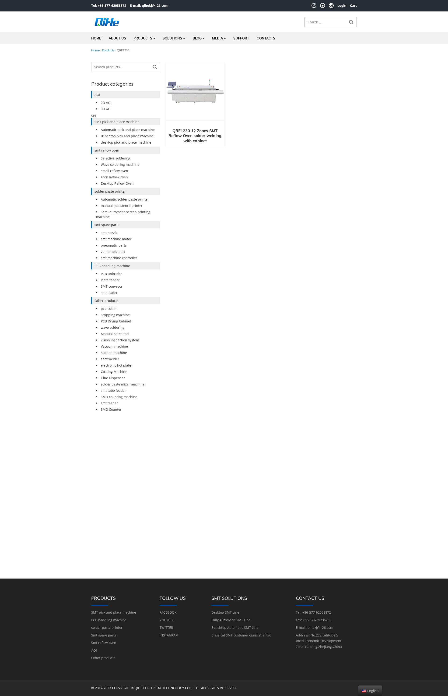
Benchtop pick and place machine (127, 136)
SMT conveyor (111, 286)
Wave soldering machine (120, 164)
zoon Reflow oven (114, 177)
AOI (97, 94)
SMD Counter (111, 409)
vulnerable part (113, 251)
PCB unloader (111, 274)
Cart (353, 5)
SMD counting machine (119, 397)
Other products (106, 300)
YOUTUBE (167, 620)
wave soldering (112, 327)
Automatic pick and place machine (128, 129)
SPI (93, 115)
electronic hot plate (116, 365)
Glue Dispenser (113, 378)
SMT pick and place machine (116, 122)
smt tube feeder (113, 390)
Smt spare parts (103, 635)
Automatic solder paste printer (125, 199)
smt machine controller (119, 258)
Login (341, 5)
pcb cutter (109, 308)
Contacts (266, 38)
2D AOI (106, 102)
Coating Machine (114, 371)
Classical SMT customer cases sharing (241, 635)
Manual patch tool (115, 334)
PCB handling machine (112, 266)
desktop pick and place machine (126, 142)
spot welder (110, 359)
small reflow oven (114, 171)
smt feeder (109, 403)
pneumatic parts (114, 245)
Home (96, 38)
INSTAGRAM (169, 635)
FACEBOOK (168, 612)
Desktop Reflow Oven (117, 183)
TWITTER (166, 627)
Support (241, 38)
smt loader (109, 292)
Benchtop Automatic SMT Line (234, 627)
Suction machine (114, 352)
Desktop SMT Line (225, 612)
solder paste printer (110, 191)
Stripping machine (115, 315)
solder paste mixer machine (122, 384)
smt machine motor (116, 239)
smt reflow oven (106, 150)
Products (142, 38)
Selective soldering (115, 158)
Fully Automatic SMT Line (231, 620)
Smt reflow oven (103, 642)
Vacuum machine (114, 346)
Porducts (108, 50)
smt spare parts (106, 225)
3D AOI (106, 109)
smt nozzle (109, 232)
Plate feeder (110, 280)
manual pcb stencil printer (122, 205)
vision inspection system (120, 340)
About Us (117, 38)
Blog (197, 38)
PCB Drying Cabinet (116, 321)
